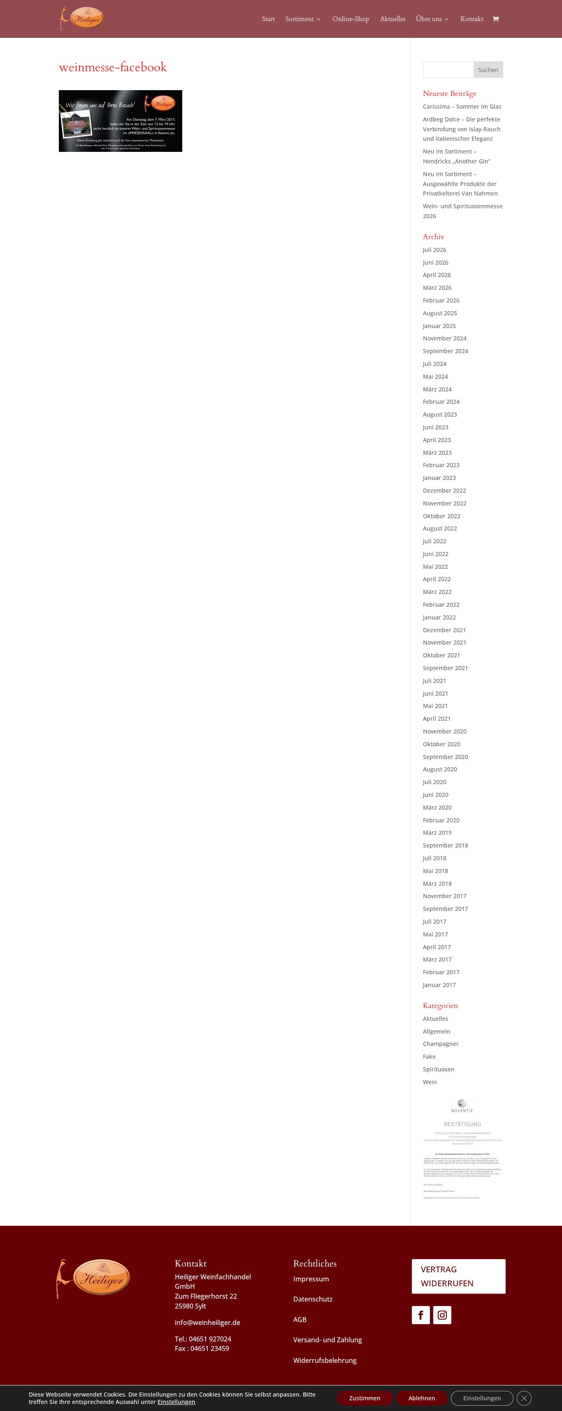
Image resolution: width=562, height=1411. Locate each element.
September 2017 (445, 909)
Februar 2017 (441, 972)
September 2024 (445, 351)
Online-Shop (350, 19)
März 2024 (437, 389)
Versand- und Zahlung (327, 1339)
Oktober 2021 (441, 655)
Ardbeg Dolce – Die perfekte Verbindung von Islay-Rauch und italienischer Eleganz (462, 129)
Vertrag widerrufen (447, 1276)
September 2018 (445, 845)
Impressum (311, 1278)
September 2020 (445, 757)
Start (268, 19)
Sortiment (300, 19)
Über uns (428, 19)
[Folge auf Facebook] (421, 1315)
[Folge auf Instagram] (442, 1315)
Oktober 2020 (441, 744)
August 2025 (440, 313)
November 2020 (445, 731)
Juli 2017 (434, 921)
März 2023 (437, 452)
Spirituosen (439, 1069)
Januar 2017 (439, 985)
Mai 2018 (435, 871)
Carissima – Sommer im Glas (462, 106)
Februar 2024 (441, 401)
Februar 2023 (441, 465)
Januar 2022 (439, 617)
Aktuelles (392, 19)
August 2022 (440, 528)
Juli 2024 (434, 364)
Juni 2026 (435, 262)
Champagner (441, 1044)
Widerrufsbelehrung (325, 1360)
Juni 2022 (435, 554)
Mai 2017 (435, 934)
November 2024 (445, 338)
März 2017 (437, 959)
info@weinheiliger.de (207, 1322)
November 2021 (445, 642)
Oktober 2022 (441, 516)
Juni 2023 (435, 427)
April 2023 (437, 440)
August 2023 (440, 414)
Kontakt (471, 19)
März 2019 (437, 832)
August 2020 (440, 769)
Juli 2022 (434, 541)
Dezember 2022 (444, 490)
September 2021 (445, 668)
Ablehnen (422, 1398)
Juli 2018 (434, 858)
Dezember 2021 (444, 630)
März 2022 (437, 592)
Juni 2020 (435, 795)
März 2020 (437, 807)
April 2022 (437, 579)
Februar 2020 (441, 820)
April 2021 (437, 718)
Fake (429, 1056)
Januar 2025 (439, 326)
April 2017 (437, 947)
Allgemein (437, 1031)
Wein (430, 1082)
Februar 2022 (441, 604)
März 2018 (437, 883)
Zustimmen (365, 1398)
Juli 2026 (434, 250)
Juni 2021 (435, 693)
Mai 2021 (435, 706)
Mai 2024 (435, 376)
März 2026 (437, 287)
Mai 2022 (435, 566)
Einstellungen (176, 1402)
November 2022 (445, 503)
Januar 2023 (439, 478)
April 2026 (437, 275)
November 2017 (445, 896)
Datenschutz (313, 1299)
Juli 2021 (434, 681)
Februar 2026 (441, 300)
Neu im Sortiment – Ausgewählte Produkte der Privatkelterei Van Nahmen (460, 184)
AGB (300, 1319)
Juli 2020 (434, 782)
